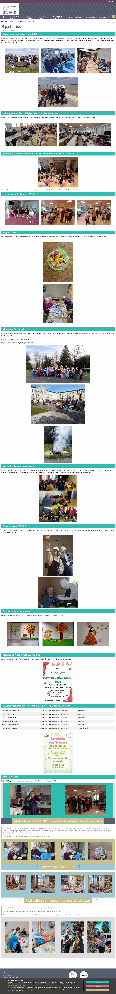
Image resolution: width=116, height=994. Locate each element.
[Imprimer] (113, 23)
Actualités (104, 17)
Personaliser (97, 990)
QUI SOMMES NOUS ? (13, 17)
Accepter (97, 982)
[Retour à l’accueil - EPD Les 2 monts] (9, 9)
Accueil (3, 17)
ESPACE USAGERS (28, 17)
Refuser (97, 986)
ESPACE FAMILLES (42, 17)
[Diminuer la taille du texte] (111, 23)
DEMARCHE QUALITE (58, 17)
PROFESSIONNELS (75, 17)
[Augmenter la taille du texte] (108, 23)
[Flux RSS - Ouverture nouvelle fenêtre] (109, 1)
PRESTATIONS (90, 17)
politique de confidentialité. (17, 985)
